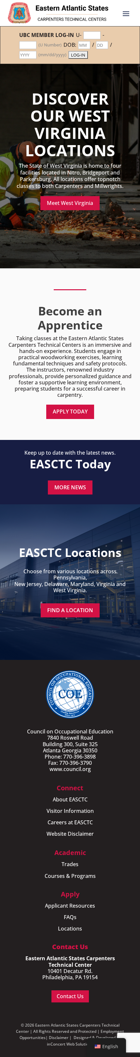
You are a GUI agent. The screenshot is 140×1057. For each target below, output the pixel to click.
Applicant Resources (70, 905)
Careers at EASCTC (70, 822)
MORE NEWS (70, 487)
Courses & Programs (70, 876)
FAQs (70, 917)
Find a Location (70, 610)
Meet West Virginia (70, 203)
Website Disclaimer (70, 833)
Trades (70, 864)
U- (78, 35)
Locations (70, 928)
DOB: (69, 45)
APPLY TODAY (70, 411)
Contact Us (70, 996)
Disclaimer (58, 1037)
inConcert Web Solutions (70, 1044)
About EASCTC (70, 799)
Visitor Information (70, 810)
